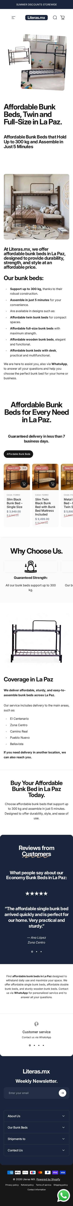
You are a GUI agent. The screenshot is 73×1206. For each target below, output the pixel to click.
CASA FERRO (13, 495)
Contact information (37, 1189)
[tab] (18, 454)
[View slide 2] (36, 951)
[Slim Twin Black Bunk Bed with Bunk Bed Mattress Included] (45, 477)
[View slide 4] (43, 1045)
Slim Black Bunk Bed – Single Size (14, 503)
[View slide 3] (41, 951)
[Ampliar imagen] (31, 567)
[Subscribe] (62, 1093)
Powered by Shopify (48, 1179)
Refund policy (27, 1185)
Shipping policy (61, 1185)
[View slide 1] (32, 951)
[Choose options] (24, 484)
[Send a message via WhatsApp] (63, 1195)
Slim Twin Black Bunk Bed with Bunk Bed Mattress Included (45, 506)
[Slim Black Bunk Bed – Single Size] (17, 477)
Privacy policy (12, 1185)
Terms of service (43, 1185)
